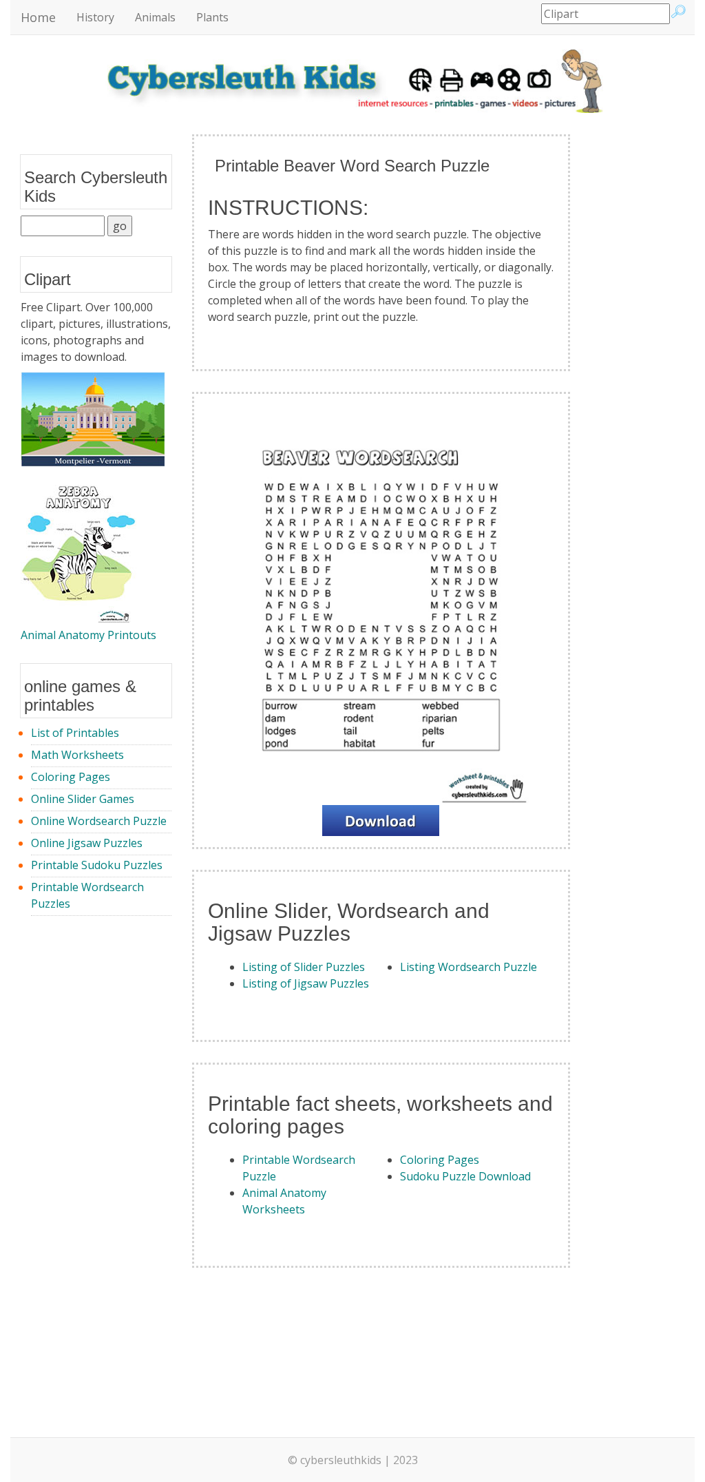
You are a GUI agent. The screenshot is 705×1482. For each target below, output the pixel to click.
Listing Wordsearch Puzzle (468, 966)
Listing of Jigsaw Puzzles (305, 983)
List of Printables (75, 732)
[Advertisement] (637, 340)
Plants (212, 17)
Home (38, 17)
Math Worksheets (77, 754)
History (95, 17)
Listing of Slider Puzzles (303, 966)
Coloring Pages (70, 776)
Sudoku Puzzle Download (465, 1176)
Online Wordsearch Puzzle (99, 820)
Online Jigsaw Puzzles (87, 842)
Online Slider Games (82, 798)
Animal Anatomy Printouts (88, 635)
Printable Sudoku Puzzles (96, 865)
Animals (155, 17)
